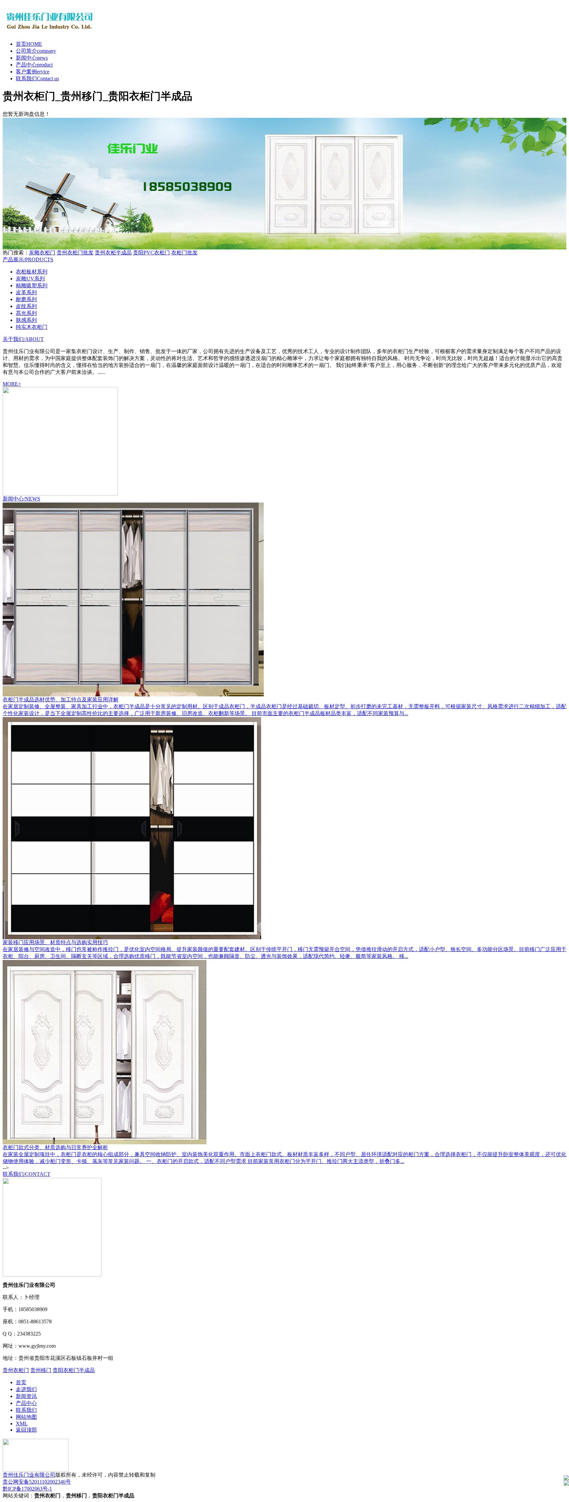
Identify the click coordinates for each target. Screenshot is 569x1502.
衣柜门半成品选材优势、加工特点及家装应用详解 (61, 699)
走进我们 (26, 1389)
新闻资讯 (26, 1396)
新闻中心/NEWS (21, 499)
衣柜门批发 (184, 252)
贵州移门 (40, 1370)
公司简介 (36, 51)
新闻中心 (32, 58)
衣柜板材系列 (31, 271)
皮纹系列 (26, 306)
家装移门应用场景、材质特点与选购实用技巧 (55, 942)
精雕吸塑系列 (31, 285)
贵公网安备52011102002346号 (37, 1482)
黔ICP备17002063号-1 (27, 1488)
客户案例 (32, 71)
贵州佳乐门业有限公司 (29, 1475)
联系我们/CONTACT (26, 1174)
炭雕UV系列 (30, 278)
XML (22, 1423)
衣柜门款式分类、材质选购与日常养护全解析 (55, 1147)
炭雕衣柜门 (42, 252)
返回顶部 (26, 1430)
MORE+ (12, 384)
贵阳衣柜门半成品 (74, 1370)
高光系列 (26, 313)
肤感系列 (26, 320)
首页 (29, 44)
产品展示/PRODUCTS (28, 259)
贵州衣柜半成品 (113, 252)
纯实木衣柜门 (31, 327)
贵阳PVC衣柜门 (151, 252)
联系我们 (37, 78)
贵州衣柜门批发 (75, 252)
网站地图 (26, 1417)
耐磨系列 (26, 299)
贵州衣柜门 (16, 1370)
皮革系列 (26, 292)
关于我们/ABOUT (23, 339)
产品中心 (34, 64)
